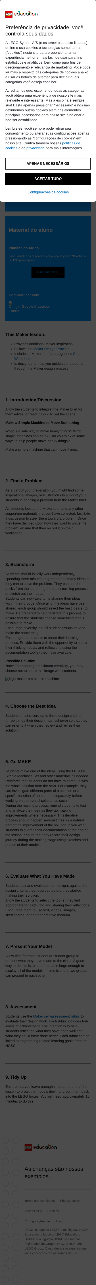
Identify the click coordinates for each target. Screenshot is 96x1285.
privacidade (35, 148)
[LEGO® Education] (21, 14)
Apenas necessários (48, 164)
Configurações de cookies (48, 192)
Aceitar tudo (48, 179)
